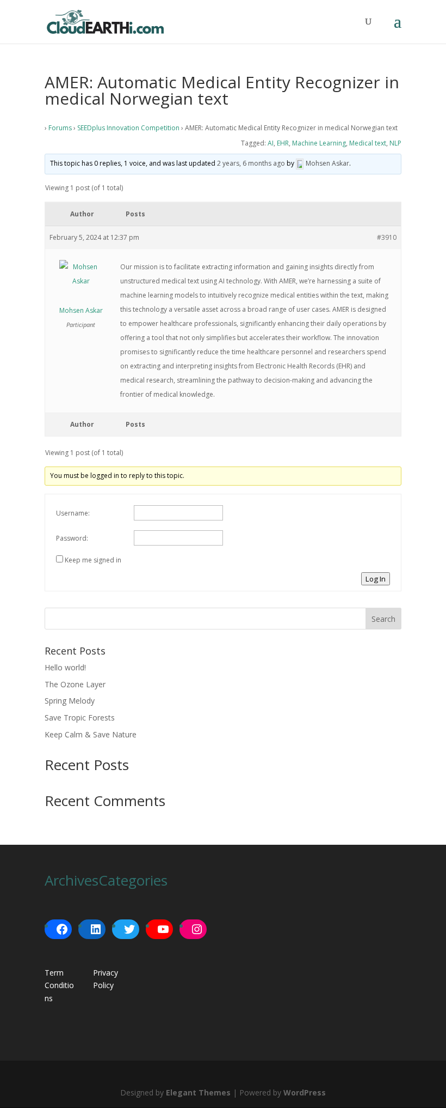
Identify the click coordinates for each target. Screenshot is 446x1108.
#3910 (387, 237)
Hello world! (65, 667)
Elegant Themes (198, 1092)
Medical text (367, 143)
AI (271, 143)
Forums (60, 127)
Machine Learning (319, 143)
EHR (283, 143)
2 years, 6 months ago (251, 163)
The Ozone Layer (75, 684)
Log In (376, 579)
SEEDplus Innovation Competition (128, 127)
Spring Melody (70, 700)
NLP (395, 143)
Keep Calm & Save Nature (91, 734)
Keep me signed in (93, 560)
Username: (73, 513)
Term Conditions (59, 985)
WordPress (304, 1092)
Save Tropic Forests (80, 717)
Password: (72, 538)
